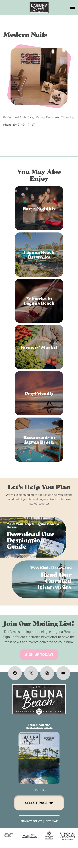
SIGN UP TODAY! (39, 654)
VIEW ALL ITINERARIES (44, 579)
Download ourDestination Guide (39, 726)
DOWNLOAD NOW (33, 537)
